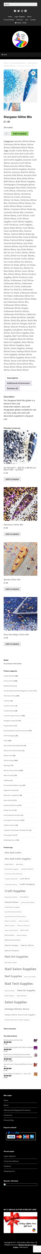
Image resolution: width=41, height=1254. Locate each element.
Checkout (19, 20)
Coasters (7, 701)
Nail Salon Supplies (20, 333)
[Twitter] (18, 11)
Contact (33, 20)
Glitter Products (20, 277)
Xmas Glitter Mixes (13, 367)
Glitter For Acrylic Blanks (22, 255)
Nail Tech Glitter (20, 336)
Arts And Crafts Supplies (18, 858)
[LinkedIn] (25, 11)
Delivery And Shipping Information (17, 1110)
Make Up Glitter (18, 317)
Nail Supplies (13, 976)
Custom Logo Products (12, 716)
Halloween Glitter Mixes (22, 147)
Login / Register (19, 17)
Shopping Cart (9, 1171)
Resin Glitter (28, 342)
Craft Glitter (23, 215)
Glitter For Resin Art (13, 268)
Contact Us (8, 1115)
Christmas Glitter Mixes (15, 144)
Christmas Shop (10, 696)
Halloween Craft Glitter (22, 280)
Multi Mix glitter (19, 320)
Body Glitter (28, 178)
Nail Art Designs (19, 323)
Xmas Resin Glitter (20, 370)
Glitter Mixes (14, 274)
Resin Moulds (9, 800)
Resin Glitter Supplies (14, 345)
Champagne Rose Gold (14, 187)
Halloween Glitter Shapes (16, 308)
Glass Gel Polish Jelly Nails (13, 745)
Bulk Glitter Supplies (25, 181)
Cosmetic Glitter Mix (13, 212)
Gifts (6, 740)
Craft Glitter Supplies (22, 221)
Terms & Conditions (11, 1161)
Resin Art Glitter (25, 339)
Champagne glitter (25, 184)
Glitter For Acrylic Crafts (15, 258)
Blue (19, 178)
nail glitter (17, 329)
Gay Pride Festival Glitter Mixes (15, 916)
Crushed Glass (9, 711)
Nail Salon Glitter (11, 962)
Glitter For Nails (11, 265)
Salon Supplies (18, 348)
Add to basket (20, 133)
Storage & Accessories (12, 820)
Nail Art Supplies (16, 956)
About (29, 17)
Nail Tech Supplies (19, 983)
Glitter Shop (8, 760)
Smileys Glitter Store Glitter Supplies (17, 1020)
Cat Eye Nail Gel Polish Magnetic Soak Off (19, 691)
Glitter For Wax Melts (11, 930)
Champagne (9, 184)
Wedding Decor (9, 840)
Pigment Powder (10, 790)
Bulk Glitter (9, 181)
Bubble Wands (9, 686)
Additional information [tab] (18, 383)
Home (10, 17)
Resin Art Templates (11, 795)
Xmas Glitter (10, 363)
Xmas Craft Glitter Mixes (23, 360)
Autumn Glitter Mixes (24, 141)
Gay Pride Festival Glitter (13, 912)
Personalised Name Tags (13, 785)
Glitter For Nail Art (23, 262)
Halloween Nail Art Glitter (16, 311)
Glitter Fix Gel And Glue (13, 750)
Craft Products (11, 224)
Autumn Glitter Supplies (15, 169)
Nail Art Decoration (11, 770)
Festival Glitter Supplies (21, 240)
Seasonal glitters (18, 63)
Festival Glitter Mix (13, 237)
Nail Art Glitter (27, 945)
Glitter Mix (24, 930)
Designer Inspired (10, 721)
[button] (33, 73)
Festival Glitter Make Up (22, 234)
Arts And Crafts (13, 852)
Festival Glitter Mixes (27, 902)
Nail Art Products (19, 326)
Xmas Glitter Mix (25, 363)
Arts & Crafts (9, 681)
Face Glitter (28, 228)
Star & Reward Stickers (12, 815)
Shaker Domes (9, 810)
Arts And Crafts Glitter (18, 156)
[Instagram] (22, 11)
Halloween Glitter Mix (17, 302)
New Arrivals (8, 775)
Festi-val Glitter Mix (13, 231)
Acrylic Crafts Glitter (19, 150)
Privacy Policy (9, 1120)
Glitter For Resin (28, 265)
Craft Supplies (25, 224)
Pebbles (7, 780)
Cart (26, 20)
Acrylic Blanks (9, 676)
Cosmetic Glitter (27, 869)
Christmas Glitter (12, 194)
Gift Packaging (9, 736)
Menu (5, 55)
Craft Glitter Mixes (11, 884)
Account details (9, 20)
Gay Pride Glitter (25, 249)
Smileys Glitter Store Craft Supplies (20, 1015)
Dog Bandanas (9, 726)
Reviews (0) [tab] (12, 388)
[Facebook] (15, 11)
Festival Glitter (12, 902)
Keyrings (7, 765)
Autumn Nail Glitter (13, 175)
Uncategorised (9, 835)
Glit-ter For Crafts (12, 252)
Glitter (25, 252)
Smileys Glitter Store (17, 1008)
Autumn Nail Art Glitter (23, 172)
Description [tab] (12, 378)
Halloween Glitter (12, 283)
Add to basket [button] (12, 479)
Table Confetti (9, 825)
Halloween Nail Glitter (14, 314)
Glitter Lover (21, 271)
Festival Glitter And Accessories (16, 731)
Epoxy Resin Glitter (13, 228)
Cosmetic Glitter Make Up (23, 209)
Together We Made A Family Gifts (16, 830)
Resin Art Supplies (12, 342)
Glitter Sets (8, 755)
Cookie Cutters (9, 706)
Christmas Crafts (24, 190)
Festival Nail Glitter (13, 243)
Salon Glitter (22, 996)
